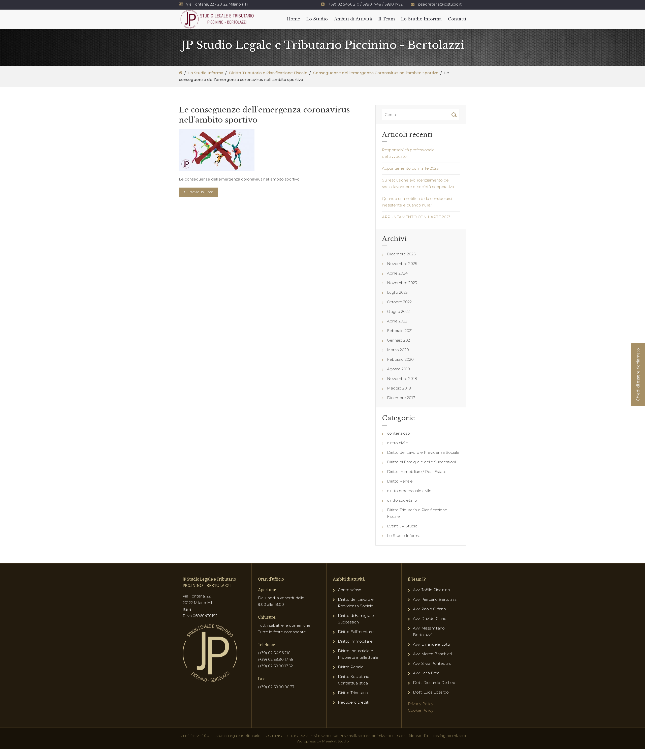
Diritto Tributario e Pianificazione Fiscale (268, 72)
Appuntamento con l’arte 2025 (410, 168)
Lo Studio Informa (421, 18)
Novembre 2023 (402, 282)
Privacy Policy (420, 703)
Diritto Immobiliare (355, 641)
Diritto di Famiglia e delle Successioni (421, 462)
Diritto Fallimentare (356, 631)
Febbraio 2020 (400, 359)
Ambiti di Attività (353, 18)
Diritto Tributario (353, 692)
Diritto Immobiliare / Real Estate (416, 471)
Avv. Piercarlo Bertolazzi (435, 599)
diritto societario (402, 500)
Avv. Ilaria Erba (426, 673)
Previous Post (200, 192)
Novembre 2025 (402, 263)
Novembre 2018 (402, 378)
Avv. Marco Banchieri (432, 653)
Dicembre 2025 (401, 254)
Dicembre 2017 (401, 397)
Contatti (457, 18)
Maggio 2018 (399, 388)
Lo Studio (317, 18)
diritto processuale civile (409, 490)
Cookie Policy (420, 710)
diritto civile (397, 442)
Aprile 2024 (397, 273)
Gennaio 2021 (399, 340)
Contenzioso (349, 589)
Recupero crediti (353, 702)
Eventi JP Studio (402, 526)
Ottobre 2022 (399, 301)
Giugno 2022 (398, 311)
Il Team (386, 18)
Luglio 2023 (397, 292)
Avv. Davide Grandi (430, 618)
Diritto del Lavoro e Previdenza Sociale (423, 452)
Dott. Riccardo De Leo (434, 682)
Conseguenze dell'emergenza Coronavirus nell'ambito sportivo (375, 72)
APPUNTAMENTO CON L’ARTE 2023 (416, 217)
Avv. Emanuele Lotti (431, 644)
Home (293, 18)
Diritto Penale (400, 481)
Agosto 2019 (398, 369)
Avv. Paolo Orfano (429, 609)
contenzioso (398, 433)
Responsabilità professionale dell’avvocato (408, 153)
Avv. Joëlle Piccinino (431, 589)
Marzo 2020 (398, 349)
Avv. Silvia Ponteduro (432, 663)
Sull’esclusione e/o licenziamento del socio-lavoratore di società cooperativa (418, 183)
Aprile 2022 (397, 321)
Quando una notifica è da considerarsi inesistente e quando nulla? (417, 201)
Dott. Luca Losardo (431, 692)
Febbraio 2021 (400, 330)
